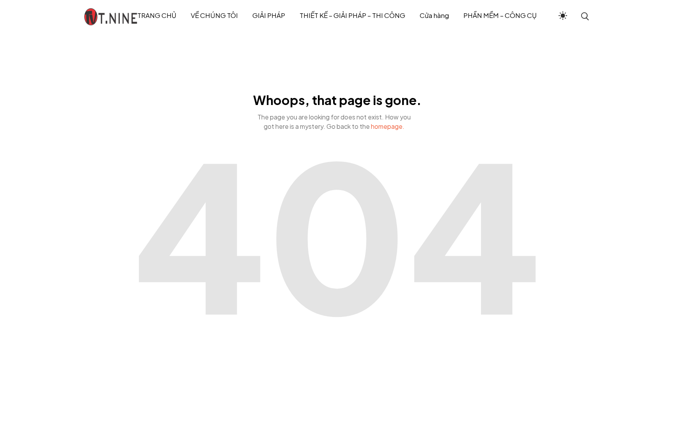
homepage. (387, 126)
